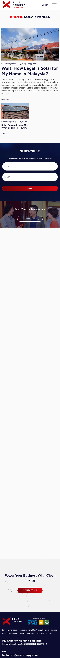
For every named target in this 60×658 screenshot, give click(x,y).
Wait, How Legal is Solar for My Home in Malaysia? (29, 71)
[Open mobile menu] (54, 4)
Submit (30, 188)
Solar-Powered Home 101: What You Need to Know (14, 126)
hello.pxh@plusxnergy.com (20, 655)
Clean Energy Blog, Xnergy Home (14, 122)
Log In (45, 4)
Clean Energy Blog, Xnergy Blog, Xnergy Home (19, 64)
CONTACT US (30, 219)
